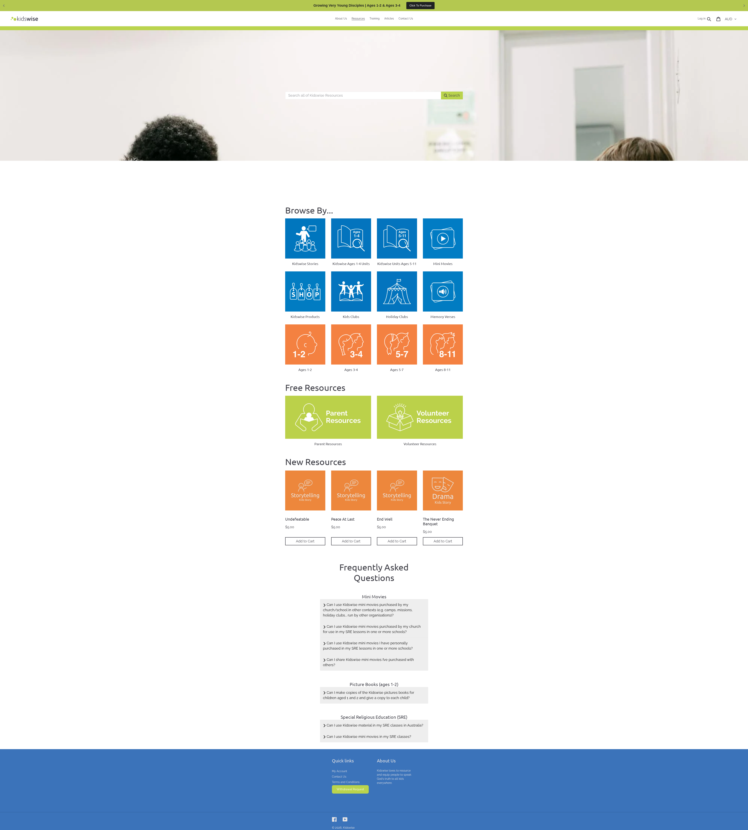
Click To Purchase (420, 5)
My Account (339, 771)
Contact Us (339, 776)
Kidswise (349, 827)
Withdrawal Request (350, 789)
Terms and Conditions (346, 782)
